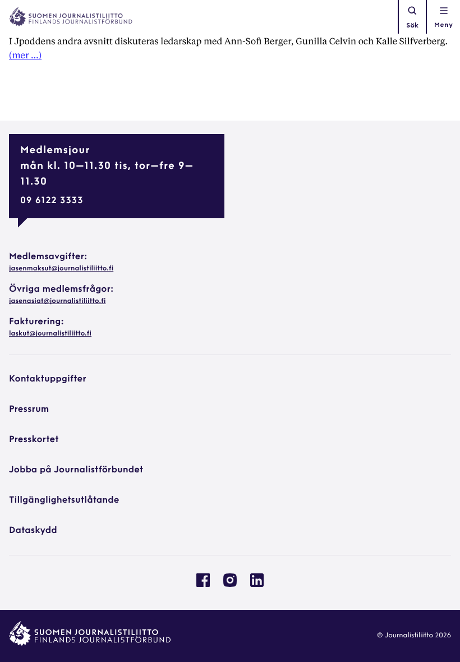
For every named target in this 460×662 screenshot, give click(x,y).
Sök (412, 25)
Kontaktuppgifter (47, 379)
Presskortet (34, 439)
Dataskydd (33, 530)
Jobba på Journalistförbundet (76, 470)
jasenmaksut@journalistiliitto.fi (61, 268)
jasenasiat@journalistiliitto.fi (57, 301)
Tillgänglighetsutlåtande (64, 500)
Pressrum (29, 409)
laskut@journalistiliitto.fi (50, 333)
